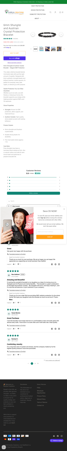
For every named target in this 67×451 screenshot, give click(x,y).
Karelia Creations (13, 445)
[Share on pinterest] (55, 264)
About (37, 18)
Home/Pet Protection (38, 14)
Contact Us (40, 405)
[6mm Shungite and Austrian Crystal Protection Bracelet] (47, 34)
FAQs (38, 388)
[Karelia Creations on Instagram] (62, 436)
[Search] (50, 12)
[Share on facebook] (52, 264)
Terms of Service (42, 402)
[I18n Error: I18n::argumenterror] (35, 49)
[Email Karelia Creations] (54, 436)
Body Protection (37, 6)
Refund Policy (41, 399)
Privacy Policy (41, 396)
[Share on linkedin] (59, 264)
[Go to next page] (38, 363)
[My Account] (55, 12)
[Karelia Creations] (14, 12)
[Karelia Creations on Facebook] (58, 436)
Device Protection (37, 10)
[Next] (61, 34)
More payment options (14, 62)
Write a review (33, 193)
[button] (7, 38)
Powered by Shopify (16, 447)
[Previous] (33, 34)
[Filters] (9, 206)
